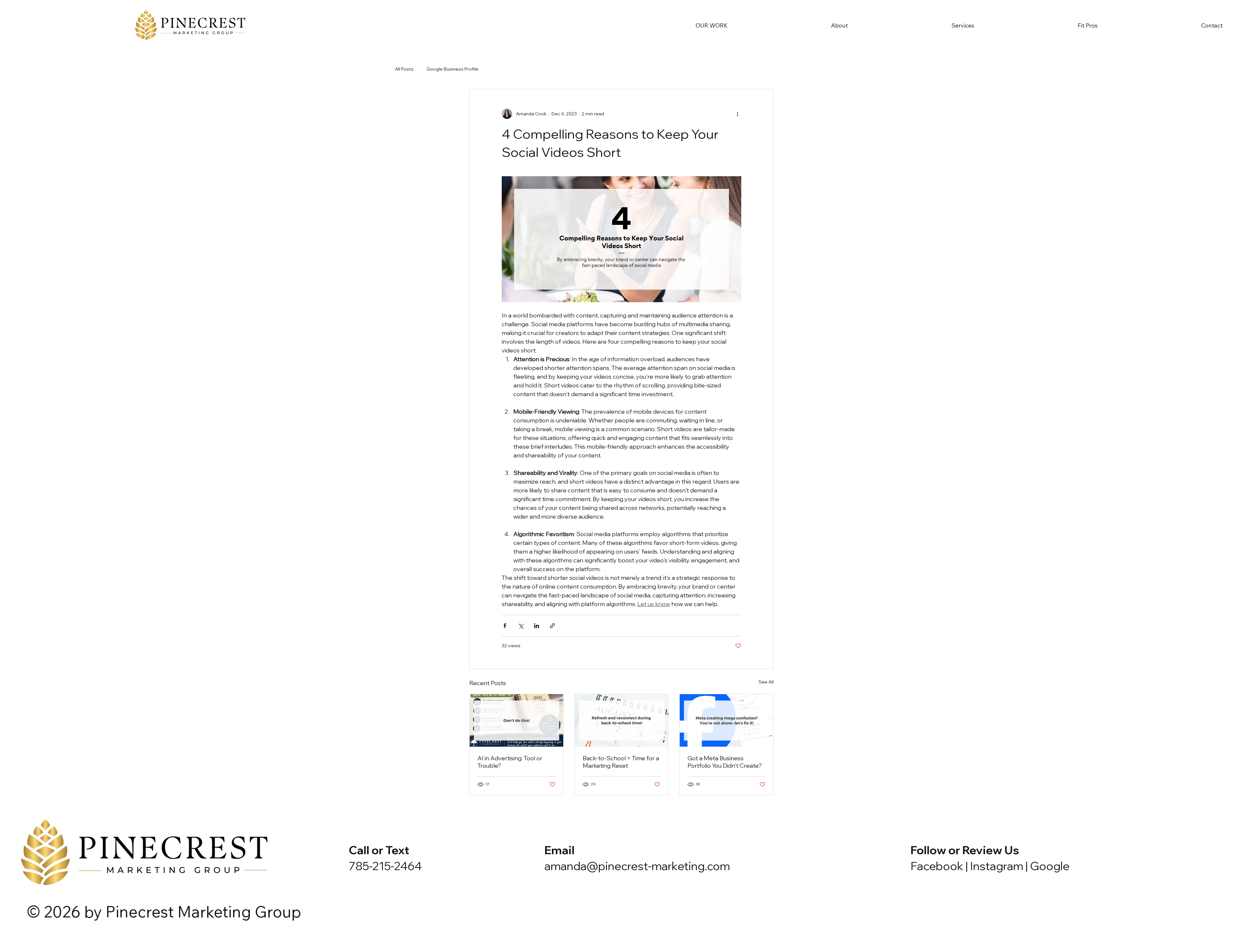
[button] (791, 25)
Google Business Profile (452, 69)
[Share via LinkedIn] (536, 626)
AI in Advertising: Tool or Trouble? (509, 761)
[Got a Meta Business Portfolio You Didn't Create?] (726, 720)
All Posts (404, 69)
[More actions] (737, 114)
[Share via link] (552, 626)
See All (766, 682)
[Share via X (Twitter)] (521, 626)
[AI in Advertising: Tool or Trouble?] (516, 720)
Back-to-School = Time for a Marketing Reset (621, 761)
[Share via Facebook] (505, 626)
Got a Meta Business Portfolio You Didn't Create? (725, 761)
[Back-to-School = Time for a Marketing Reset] (621, 720)
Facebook (937, 866)
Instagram (996, 866)
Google (1049, 866)
